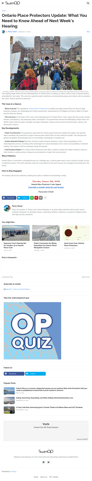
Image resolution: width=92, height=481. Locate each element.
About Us (43, 477)
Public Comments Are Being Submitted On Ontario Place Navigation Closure (45, 245)
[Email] (41, 198)
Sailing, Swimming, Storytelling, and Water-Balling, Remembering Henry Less (44, 398)
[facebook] (43, 462)
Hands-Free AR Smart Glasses (46, 427)
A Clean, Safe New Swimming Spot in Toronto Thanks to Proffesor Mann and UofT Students (49, 407)
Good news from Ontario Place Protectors (74, 244)
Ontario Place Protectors (38, 109)
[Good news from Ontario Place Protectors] (76, 233)
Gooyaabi (60, 474)
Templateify (40, 474)
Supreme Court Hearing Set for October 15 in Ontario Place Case (15, 245)
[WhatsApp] (32, 198)
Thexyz (13, 471)
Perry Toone (17, 206)
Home (4, 11)
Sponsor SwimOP (82, 439)
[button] (2, 3)
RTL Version (53, 477)
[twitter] (48, 462)
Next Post (85, 277)
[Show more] (45, 198)
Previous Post (8, 277)
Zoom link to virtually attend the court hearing (46, 187)
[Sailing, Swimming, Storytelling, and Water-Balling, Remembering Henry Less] (9, 400)
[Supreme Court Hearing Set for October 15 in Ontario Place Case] (16, 233)
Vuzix (46, 424)
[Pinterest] (36, 198)
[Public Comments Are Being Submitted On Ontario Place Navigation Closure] (46, 233)
